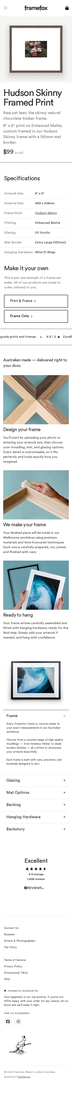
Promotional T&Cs (16, 972)
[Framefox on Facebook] (8, 1022)
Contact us (23, 1077)
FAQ (7, 979)
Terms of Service (15, 960)
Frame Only (19, 316)
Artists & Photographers (19, 941)
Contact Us (11, 928)
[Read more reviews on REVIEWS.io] (36, 886)
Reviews (9, 934)
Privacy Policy (13, 966)
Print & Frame (21, 301)
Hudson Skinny (46, 213)
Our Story (10, 947)
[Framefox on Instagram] (18, 1022)
